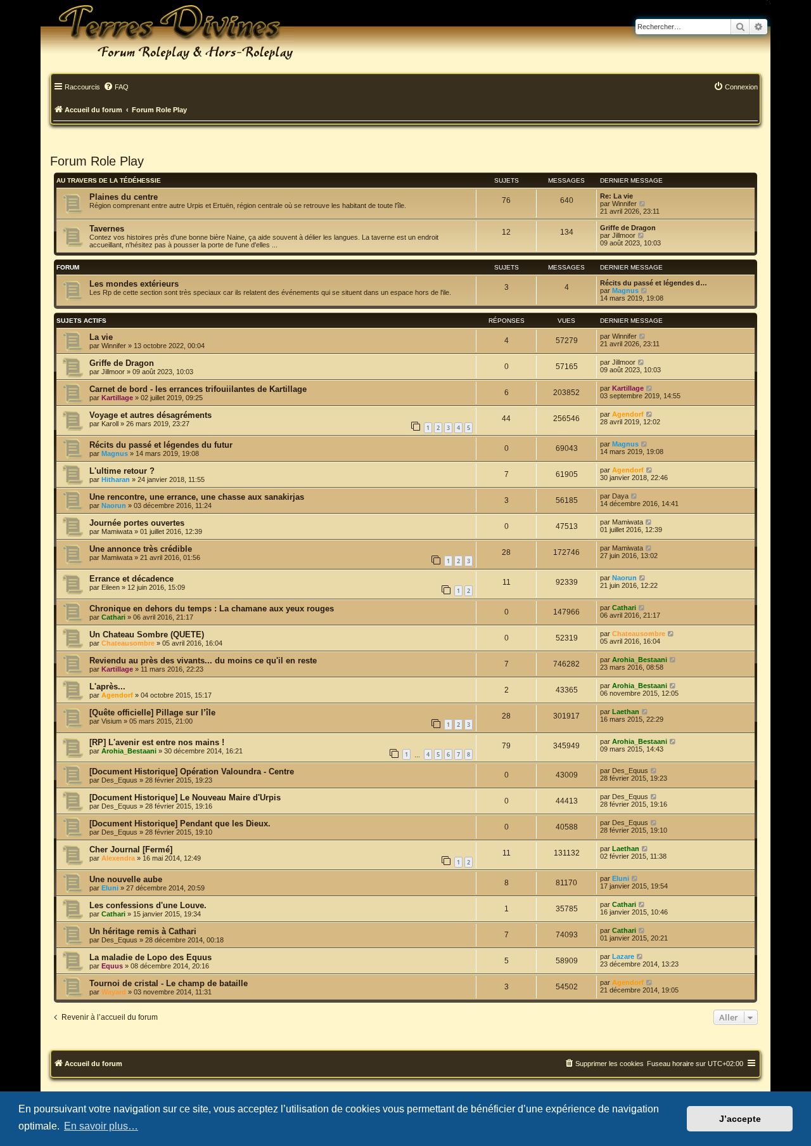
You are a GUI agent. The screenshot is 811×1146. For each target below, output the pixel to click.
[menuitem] (116, 87)
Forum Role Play (97, 161)
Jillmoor (623, 235)
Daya (620, 496)
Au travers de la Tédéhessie (108, 180)
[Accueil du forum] (167, 31)
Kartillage (117, 397)
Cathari (113, 617)
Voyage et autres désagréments (150, 415)
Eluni (109, 888)
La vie (101, 337)
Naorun (113, 505)
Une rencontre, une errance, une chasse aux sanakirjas (196, 497)
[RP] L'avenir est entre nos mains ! (156, 742)
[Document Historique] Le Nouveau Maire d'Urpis (185, 797)
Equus (112, 966)
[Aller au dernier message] (643, 336)
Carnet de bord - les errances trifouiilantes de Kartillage (198, 389)
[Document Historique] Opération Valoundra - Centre (191, 771)
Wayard (113, 992)
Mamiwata (116, 531)
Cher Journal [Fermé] (130, 849)
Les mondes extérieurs (134, 284)
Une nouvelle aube (125, 879)
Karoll (109, 423)
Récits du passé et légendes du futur (161, 445)
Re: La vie (616, 196)
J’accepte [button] (740, 1119)
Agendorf (628, 414)
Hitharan (115, 479)
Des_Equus (119, 780)
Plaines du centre (123, 197)
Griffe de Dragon (628, 227)
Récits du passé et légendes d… (653, 283)
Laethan (625, 711)
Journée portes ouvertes (136, 523)
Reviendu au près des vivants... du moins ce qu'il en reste (203, 660)
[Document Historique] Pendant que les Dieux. (180, 823)
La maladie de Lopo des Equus (150, 957)
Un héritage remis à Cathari (142, 931)
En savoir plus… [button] (101, 1126)
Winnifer (624, 203)
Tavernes (106, 228)
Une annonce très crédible (140, 549)
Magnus (625, 290)
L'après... (107, 686)
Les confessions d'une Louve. (148, 905)
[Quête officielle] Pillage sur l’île (152, 712)
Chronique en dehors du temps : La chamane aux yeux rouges (211, 608)
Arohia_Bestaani (639, 659)
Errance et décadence (131, 578)
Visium (111, 721)
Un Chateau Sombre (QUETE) (146, 634)
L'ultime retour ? (122, 471)
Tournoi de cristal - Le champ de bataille (168, 983)
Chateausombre (128, 643)
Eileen (110, 587)
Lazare (623, 956)
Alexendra (118, 858)
